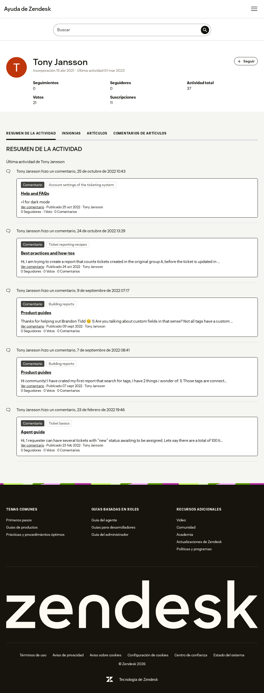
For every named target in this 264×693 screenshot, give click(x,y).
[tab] (31, 134)
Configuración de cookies (148, 655)
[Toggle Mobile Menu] (254, 8)
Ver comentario (32, 207)
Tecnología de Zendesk (138, 679)
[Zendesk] (132, 604)
